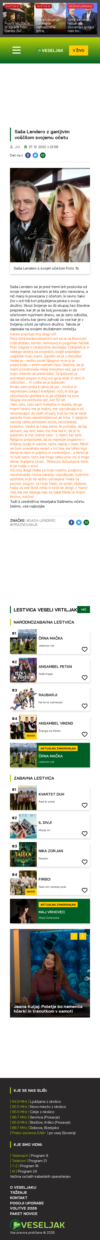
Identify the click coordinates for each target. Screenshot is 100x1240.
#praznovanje (24, 524)
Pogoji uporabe (27, 1203)
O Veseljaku (23, 1187)
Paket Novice (23, 1213)
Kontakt (18, 1197)
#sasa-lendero (41, 520)
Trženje (18, 1192)
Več (83, 609)
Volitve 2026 (23, 1208)
